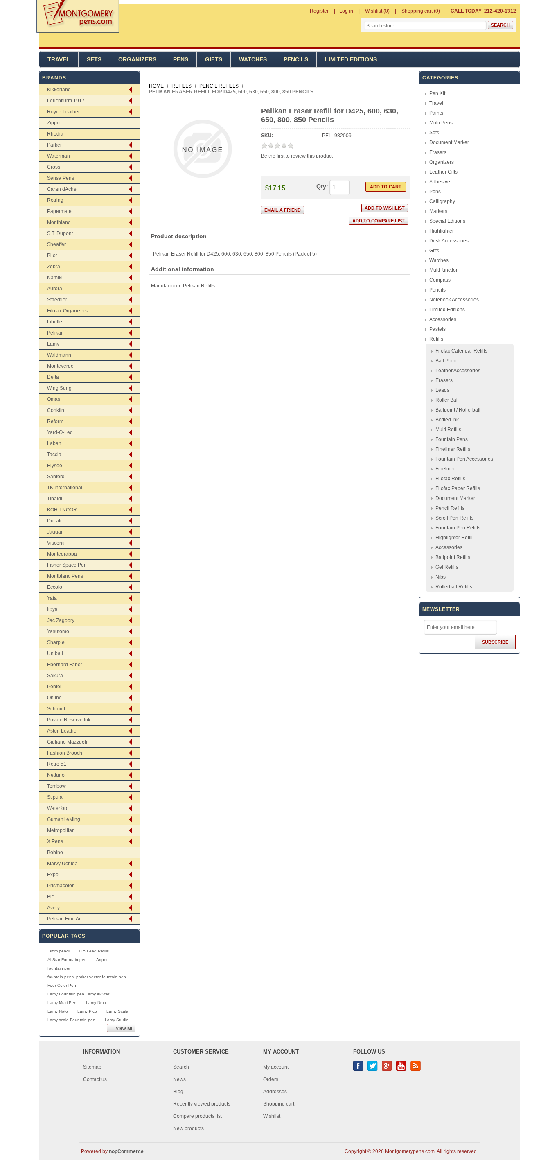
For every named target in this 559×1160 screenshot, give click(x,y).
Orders (270, 1079)
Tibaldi (54, 499)
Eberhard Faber (64, 664)
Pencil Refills (449, 508)
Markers (438, 211)
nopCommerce (126, 1151)
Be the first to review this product (297, 156)
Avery (53, 908)
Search (181, 1067)
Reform (55, 421)
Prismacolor (60, 886)
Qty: (322, 186)
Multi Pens (441, 123)
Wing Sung (59, 388)
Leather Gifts (443, 172)
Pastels (437, 329)
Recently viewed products (201, 1104)
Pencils (296, 59)
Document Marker (449, 142)
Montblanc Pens (65, 576)
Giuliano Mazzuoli (67, 742)
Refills (436, 339)
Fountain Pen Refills (457, 528)
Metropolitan (61, 830)
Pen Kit (437, 93)
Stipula (55, 797)
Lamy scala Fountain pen (71, 1020)
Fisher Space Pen (67, 565)
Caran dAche (62, 189)
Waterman (58, 156)
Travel (58, 59)
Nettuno (56, 775)
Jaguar (55, 532)
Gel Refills (446, 567)
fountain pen (59, 968)
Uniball (55, 653)
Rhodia (55, 134)
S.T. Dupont (60, 233)
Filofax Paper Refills (457, 488)
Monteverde (60, 366)
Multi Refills (448, 429)
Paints (436, 113)
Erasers (437, 152)
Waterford (58, 808)
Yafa (52, 598)
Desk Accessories (449, 241)
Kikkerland (59, 90)
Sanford (56, 476)
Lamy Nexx (96, 1002)
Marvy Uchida (62, 863)
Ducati (54, 521)
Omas (53, 399)
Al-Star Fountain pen (67, 959)
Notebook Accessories (454, 300)
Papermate (59, 211)
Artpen (102, 959)
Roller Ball (447, 400)
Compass (440, 280)
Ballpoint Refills (452, 557)
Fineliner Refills (452, 449)
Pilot (52, 255)
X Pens (55, 841)
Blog (178, 1091)
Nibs (440, 577)
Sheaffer (56, 244)
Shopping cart (278, 1104)
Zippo (53, 123)
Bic (50, 897)
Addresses (275, 1091)
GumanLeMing (63, 819)
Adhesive (439, 182)
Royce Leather (63, 112)
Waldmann (59, 355)
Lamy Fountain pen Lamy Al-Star (78, 994)
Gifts (213, 59)
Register (319, 11)
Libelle (54, 322)
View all (124, 1028)
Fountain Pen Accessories (464, 459)
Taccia (54, 454)
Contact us (95, 1079)
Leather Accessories (457, 370)
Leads (442, 390)
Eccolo (54, 587)
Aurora (54, 289)
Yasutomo (58, 631)
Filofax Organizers (67, 311)
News (179, 1079)
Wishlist (271, 1116)
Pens (180, 59)
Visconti (56, 543)
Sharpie (56, 642)
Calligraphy (442, 201)
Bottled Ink (447, 420)
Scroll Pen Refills (454, 518)
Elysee (54, 465)
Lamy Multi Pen (62, 1002)
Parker (54, 145)
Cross (53, 167)
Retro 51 (56, 764)
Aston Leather (62, 731)
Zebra (53, 266)
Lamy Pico (87, 1011)
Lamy (53, 344)
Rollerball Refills (453, 587)
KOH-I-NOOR (62, 510)
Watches (253, 59)
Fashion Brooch (64, 753)
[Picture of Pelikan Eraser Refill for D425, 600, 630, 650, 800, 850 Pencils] (202, 193)
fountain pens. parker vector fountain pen (86, 977)
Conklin (55, 410)
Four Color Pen (61, 985)
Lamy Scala (117, 1011)
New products (188, 1128)
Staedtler (57, 300)
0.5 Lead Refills (94, 951)
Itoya (52, 609)
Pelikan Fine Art (64, 919)
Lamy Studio (116, 1020)
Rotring (55, 200)
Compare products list (197, 1116)
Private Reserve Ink (68, 720)
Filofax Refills (450, 479)
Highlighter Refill (454, 537)
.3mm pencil (58, 951)
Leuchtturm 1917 (66, 101)
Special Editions (447, 221)
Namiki (55, 277)
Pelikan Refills (199, 286)
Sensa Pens (60, 178)
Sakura (55, 675)
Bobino (55, 852)
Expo (53, 874)
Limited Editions (351, 59)
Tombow (56, 786)
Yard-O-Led (60, 432)
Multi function (444, 270)
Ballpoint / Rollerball (457, 410)
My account (276, 1067)
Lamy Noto (57, 1011)
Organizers (137, 59)
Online (54, 698)
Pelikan (55, 333)
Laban (54, 443)
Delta (53, 377)
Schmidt (56, 709)
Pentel (54, 687)
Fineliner (445, 469)
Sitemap (92, 1067)
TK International (64, 488)
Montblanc (58, 222)
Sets (94, 59)
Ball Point (446, 361)
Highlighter (441, 231)
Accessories (442, 319)
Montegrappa (62, 554)
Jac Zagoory (60, 620)
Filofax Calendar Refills (461, 351)
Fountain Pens (451, 439)
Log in (346, 11)
